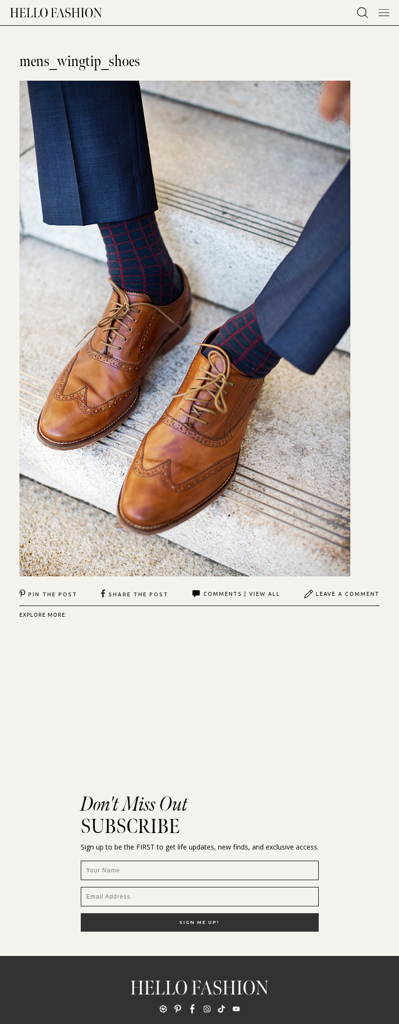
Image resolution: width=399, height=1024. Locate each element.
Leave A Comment (348, 594)
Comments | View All (241, 594)
